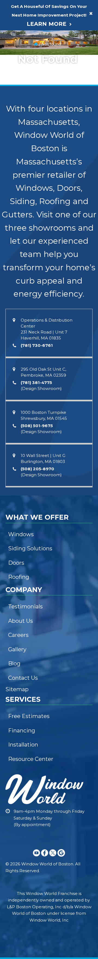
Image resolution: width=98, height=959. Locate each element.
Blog (12, 104)
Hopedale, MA (20, 435)
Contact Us (18, 93)
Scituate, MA (19, 221)
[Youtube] (36, 857)
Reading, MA (19, 592)
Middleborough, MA (25, 288)
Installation (17, 151)
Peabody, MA (20, 626)
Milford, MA (18, 423)
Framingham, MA (23, 401)
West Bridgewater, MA (28, 310)
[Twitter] (52, 857)
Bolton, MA (17, 468)
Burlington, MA (23, 490)
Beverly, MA (18, 648)
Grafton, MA (18, 334)
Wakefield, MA (21, 525)
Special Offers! (23, 115)
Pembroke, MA (22, 186)
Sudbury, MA (19, 446)
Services (16, 127)
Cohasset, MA (20, 210)
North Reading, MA (24, 604)
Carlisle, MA (18, 581)
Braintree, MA (20, 243)
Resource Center (23, 162)
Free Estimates (21, 140)
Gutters (14, 13)
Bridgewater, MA (23, 299)
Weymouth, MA (21, 198)
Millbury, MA (18, 345)
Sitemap (17, 689)
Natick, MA (17, 457)
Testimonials (19, 60)
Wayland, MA (19, 390)
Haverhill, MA (20, 670)
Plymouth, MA (20, 277)
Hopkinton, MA (21, 412)
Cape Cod (17, 683)
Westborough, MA (24, 356)
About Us (16, 48)
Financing (17, 24)
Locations (18, 173)
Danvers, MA (19, 637)
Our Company (22, 35)
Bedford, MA (19, 537)
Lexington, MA (20, 514)
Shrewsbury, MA (24, 321)
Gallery (14, 82)
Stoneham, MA (21, 503)
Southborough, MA (25, 379)
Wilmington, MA (22, 548)
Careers (15, 71)
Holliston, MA (19, 479)
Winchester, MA (22, 559)
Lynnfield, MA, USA (24, 615)
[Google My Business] (61, 857)
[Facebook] (44, 857)
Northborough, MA (24, 368)
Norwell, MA (18, 232)
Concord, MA (19, 570)
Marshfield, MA (21, 254)
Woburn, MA (19, 659)
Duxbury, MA (19, 265)
